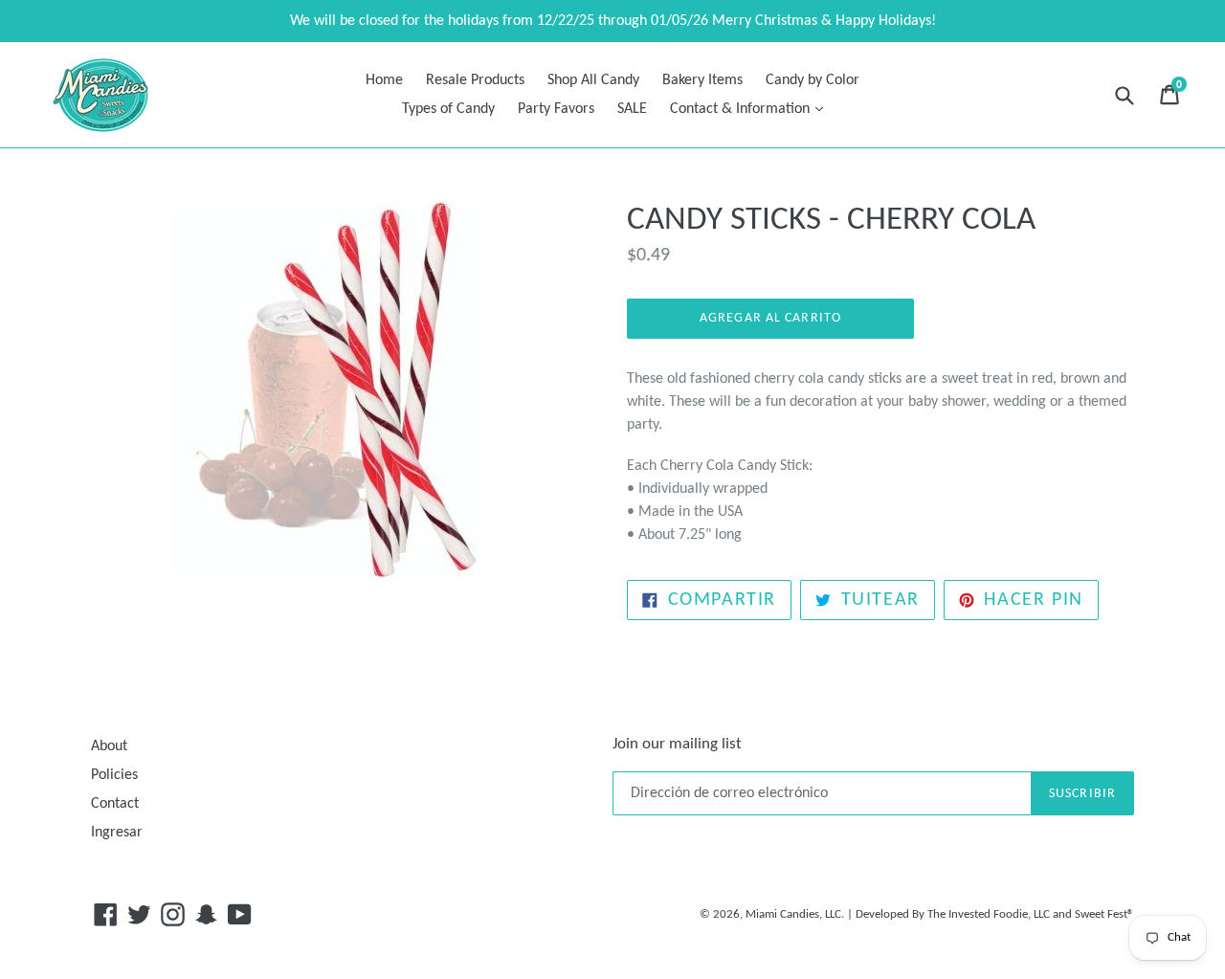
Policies (114, 775)
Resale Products (475, 80)
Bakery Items (702, 80)
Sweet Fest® (1104, 914)
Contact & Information (751, 108)
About (109, 746)
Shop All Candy (593, 80)
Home (384, 80)
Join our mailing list (677, 744)
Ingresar (117, 832)
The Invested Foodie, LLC (988, 914)
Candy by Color (812, 80)
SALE (632, 109)
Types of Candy (448, 109)
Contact (115, 804)
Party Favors (556, 109)
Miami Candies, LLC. (795, 914)
